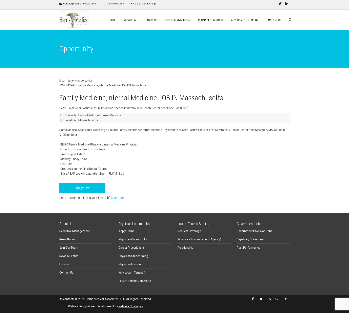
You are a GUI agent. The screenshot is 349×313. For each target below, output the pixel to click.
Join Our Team (68, 247)
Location (64, 264)
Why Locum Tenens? (132, 272)
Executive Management (74, 231)
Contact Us (274, 19)
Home (112, 19)
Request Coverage (189, 231)
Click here (117, 198)
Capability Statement (250, 239)
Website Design (78, 306)
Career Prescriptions (132, 247)
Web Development (102, 306)
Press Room (67, 239)
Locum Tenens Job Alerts (135, 280)
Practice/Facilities (177, 19)
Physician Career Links (133, 239)
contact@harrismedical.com (79, 3)
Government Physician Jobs (254, 231)
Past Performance (248, 247)
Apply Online (127, 231)
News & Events (68, 256)
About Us (130, 19)
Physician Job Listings (143, 3)
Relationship (185, 247)
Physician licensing (130, 264)
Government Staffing (245, 19)
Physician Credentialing (133, 256)
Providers (150, 19)
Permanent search (210, 19)
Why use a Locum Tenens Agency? (200, 239)
